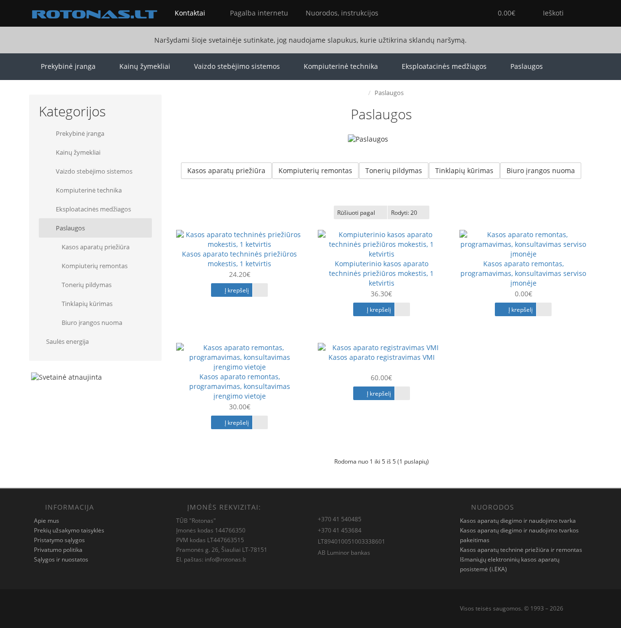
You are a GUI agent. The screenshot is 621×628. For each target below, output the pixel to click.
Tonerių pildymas (86, 284)
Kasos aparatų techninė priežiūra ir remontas (521, 550)
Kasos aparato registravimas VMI (381, 357)
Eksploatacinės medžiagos (444, 66)
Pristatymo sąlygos (59, 540)
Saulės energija (67, 341)
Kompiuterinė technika (341, 66)
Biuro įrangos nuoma (91, 322)
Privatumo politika (58, 550)
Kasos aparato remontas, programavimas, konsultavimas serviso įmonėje (523, 273)
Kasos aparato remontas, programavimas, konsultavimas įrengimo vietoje (239, 386)
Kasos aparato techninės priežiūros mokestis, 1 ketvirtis (239, 258)
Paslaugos (526, 66)
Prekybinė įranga (68, 66)
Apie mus (46, 520)
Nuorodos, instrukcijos (341, 12)
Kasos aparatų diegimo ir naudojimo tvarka (518, 520)
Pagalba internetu (258, 12)
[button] (500, 13)
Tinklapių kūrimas (86, 303)
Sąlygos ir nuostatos (61, 559)
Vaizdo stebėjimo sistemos (237, 66)
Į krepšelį (236, 290)
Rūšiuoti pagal (356, 213)
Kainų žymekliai (144, 66)
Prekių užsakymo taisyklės (69, 530)
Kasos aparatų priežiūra (95, 246)
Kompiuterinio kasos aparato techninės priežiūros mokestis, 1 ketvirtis (381, 273)
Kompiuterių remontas (94, 265)
